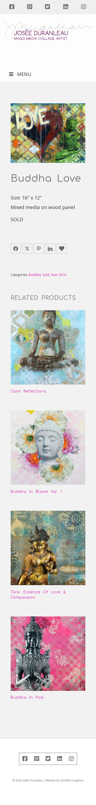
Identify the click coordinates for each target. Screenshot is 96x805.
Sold (45, 274)
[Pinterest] (29, 7)
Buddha (35, 274)
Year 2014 (58, 274)
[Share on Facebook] (16, 249)
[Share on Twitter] (27, 249)
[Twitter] (48, 7)
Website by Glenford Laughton (65, 780)
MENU (24, 74)
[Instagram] (83, 7)
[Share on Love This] (62, 249)
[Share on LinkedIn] (50, 249)
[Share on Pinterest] (39, 249)
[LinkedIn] (65, 7)
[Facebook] (12, 7)
